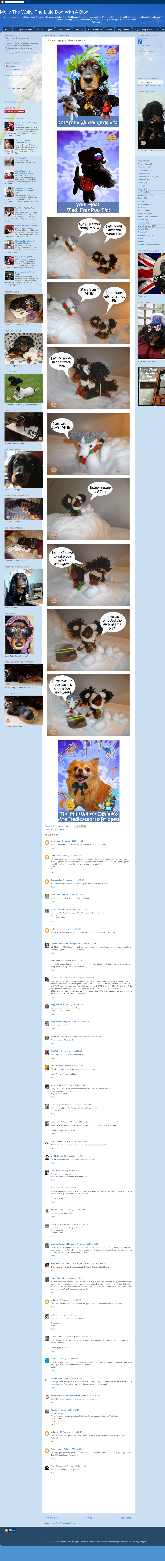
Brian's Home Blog (59, 1022)
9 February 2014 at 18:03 (91, 1395)
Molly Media (143, 204)
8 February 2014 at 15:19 (71, 1051)
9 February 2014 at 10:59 (73, 1378)
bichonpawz (56, 841)
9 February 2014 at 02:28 (70, 1300)
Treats (140, 238)
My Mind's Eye (57, 1085)
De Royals (142, 186)
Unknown (57, 826)
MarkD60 (54, 1171)
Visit (13, 102)
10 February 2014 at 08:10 (72, 1449)
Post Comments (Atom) (65, 1523)
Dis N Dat (142, 192)
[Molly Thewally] (140, 43)
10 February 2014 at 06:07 (71, 1432)
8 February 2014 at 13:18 (77, 909)
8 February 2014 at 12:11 (76, 895)
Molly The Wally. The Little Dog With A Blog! (45, 12)
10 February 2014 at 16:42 (75, 1466)
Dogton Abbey (143, 195)
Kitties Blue (56, 1278)
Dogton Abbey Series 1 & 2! (146, 29)
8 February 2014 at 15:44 (72, 1066)
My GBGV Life (57, 1156)
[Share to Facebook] (82, 826)
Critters (141, 180)
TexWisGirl (55, 1051)
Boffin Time (142, 167)
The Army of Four (58, 1224)
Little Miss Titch (58, 895)
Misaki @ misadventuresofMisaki (65, 1395)
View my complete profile (15, 69)
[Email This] (75, 826)
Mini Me (54, 830)
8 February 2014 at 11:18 (70, 856)
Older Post (126, 1517)
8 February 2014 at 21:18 (77, 1224)
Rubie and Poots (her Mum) (63, 1337)
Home (7, 29)
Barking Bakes (144, 164)
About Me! (78, 29)
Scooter (54, 1410)
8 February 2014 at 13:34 (88, 944)
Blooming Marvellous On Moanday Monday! (25, 242)
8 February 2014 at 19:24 (80, 1122)
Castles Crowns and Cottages (64, 944)
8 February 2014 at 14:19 (73, 1005)
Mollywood (142, 207)
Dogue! (109, 29)
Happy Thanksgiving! (23, 257)
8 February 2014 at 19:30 (82, 1141)
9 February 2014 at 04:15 (66, 1315)
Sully (53, 1315)
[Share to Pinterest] (85, 826)
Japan (140, 198)
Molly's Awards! (123, 29)
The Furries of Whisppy (61, 1141)
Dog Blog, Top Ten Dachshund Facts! (22, 141)
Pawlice (141, 220)
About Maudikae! (95, 29)
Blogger (143, 1542)
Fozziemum (56, 1449)
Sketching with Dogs (60, 1105)
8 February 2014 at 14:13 (83, 978)
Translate (157, 85)
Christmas (142, 173)
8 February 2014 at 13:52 (72, 961)
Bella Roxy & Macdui (60, 1122)
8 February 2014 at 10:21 (72, 841)
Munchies (142, 210)
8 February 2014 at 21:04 (74, 1210)
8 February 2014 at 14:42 (78, 1022)
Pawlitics (141, 223)
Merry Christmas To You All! (26, 226)
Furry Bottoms (57, 1466)
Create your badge (144, 45)
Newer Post (50, 1517)
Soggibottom (56, 1005)
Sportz (61, 830)
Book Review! (143, 170)
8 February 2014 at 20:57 (72, 1188)
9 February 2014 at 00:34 (95, 1263)
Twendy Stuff (143, 241)
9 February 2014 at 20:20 (68, 1410)
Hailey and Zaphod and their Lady (66, 1036)
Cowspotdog (56, 880)
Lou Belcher (56, 1066)
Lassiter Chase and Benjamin (64, 1244)
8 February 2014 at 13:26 (70, 929)
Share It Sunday (144, 226)
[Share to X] (80, 826)
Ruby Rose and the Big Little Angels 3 (67, 1263)
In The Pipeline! (63, 29)
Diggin (140, 189)
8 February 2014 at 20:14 (74, 1156)
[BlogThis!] (77, 826)
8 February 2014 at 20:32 (69, 1171)
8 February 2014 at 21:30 (87, 1244)
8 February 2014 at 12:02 (73, 880)
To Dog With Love (59, 909)
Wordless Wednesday (147, 244)
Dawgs (140, 183)
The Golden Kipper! (44, 29)
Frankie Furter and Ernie (61, 978)
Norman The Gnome (146, 217)
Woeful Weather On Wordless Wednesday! (24, 172)
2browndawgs (57, 1210)
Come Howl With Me (146, 177)
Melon (53, 1359)
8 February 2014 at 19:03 (80, 1105)
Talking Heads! (144, 235)
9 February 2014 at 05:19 (86, 1337)
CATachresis (56, 1378)
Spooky (141, 229)
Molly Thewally (142, 38)
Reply (53, 848)
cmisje (125, 1542)
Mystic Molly (143, 214)
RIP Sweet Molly (21, 158)
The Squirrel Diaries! (23, 29)
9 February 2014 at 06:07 (67, 1359)
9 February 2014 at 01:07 (72, 1278)
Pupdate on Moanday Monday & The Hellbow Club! (24, 190)
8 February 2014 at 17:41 (74, 1085)
